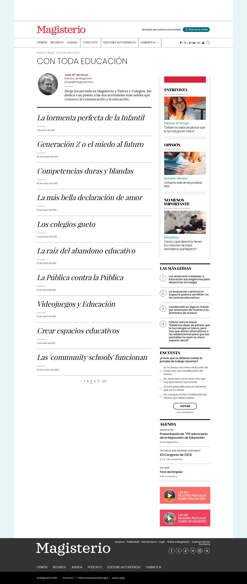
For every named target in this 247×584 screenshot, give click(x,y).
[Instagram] (199, 42)
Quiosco (120, 542)
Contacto (204, 544)
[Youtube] (203, 42)
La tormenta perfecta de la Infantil (90, 117)
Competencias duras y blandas (85, 170)
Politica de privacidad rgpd (93, 577)
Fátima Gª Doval (176, 123)
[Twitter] (185, 42)
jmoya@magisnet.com (79, 82)
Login (162, 542)
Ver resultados (185, 412)
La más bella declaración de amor (89, 197)
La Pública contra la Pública (80, 277)
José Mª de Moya (76, 75)
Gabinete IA (148, 42)
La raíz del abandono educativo (86, 250)
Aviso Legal (118, 577)
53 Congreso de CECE (176, 455)
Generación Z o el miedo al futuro (90, 144)
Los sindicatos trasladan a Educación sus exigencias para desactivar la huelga (189, 279)
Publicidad (133, 542)
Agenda (72, 42)
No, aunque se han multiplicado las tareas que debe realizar (185, 396)
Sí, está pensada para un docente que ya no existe (185, 388)
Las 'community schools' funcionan (92, 357)
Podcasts (90, 42)
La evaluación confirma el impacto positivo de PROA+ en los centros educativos (189, 294)
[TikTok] (190, 42)
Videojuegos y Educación (76, 303)
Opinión (42, 42)
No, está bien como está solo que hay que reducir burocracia (185, 380)
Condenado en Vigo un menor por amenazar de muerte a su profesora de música (189, 310)
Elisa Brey (171, 237)
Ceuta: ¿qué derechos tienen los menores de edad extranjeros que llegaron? (183, 245)
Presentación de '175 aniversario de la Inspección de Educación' (184, 436)
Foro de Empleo (171, 472)
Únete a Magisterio (178, 542)
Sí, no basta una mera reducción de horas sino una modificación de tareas (186, 371)
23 (104, 381)
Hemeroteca (149, 542)
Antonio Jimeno (176, 178)
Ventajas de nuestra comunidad (161, 29)
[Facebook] (180, 42)
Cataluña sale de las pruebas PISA (183, 184)
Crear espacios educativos (78, 330)
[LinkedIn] (194, 42)
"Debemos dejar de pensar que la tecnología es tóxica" (184, 129)
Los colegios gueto (66, 224)
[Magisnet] (61, 30)
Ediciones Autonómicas (119, 42)
